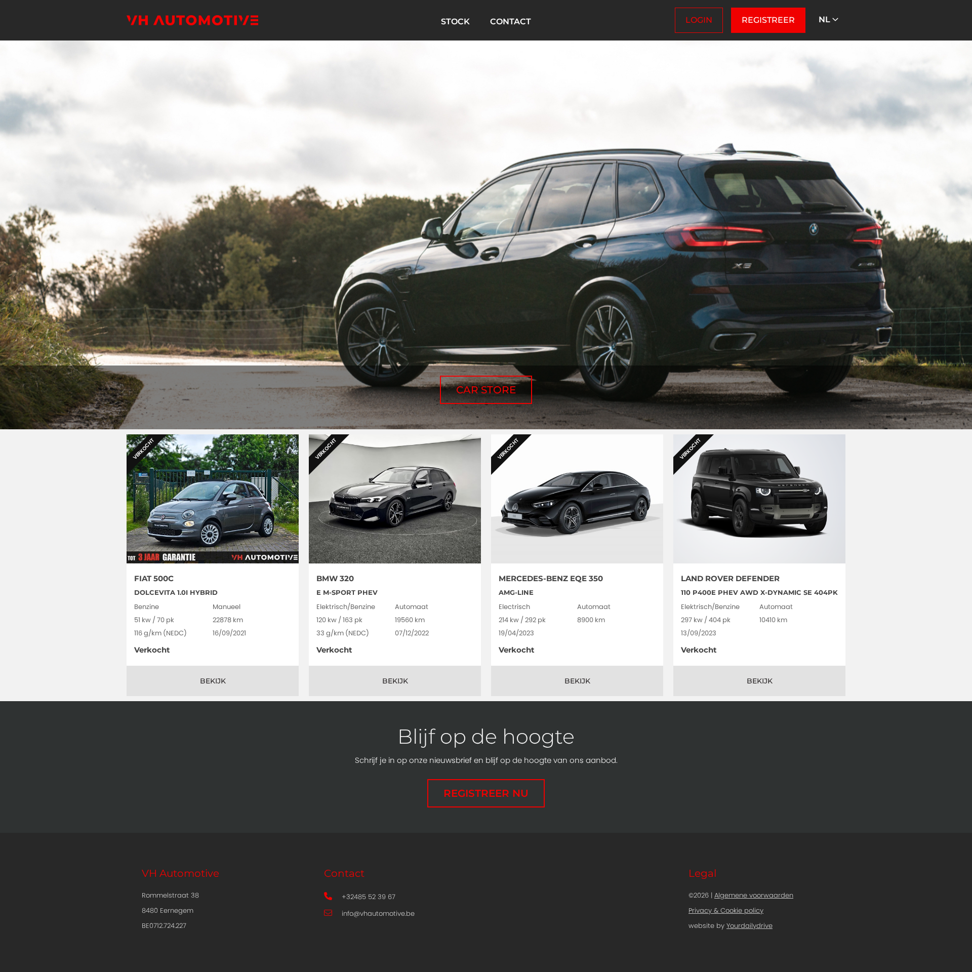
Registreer (768, 20)
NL (825, 19)
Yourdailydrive (749, 926)
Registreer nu (486, 793)
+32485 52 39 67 (368, 897)
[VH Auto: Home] (192, 20)
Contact (510, 21)
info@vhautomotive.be (378, 914)
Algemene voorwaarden (753, 896)
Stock (455, 21)
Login (698, 20)
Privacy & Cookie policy (725, 911)
